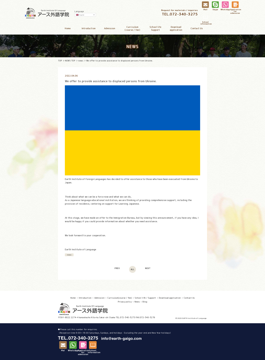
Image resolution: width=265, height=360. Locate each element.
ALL (132, 269)
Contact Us (197, 28)
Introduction (89, 28)
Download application (170, 298)
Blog (145, 302)
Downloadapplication (176, 28)
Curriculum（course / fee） (132, 28)
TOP (60, 60)
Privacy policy (125, 302)
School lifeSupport (155, 28)
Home (68, 28)
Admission (109, 28)
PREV (117, 268)
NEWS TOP (70, 60)
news (80, 60)
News (137, 302)
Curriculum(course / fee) (119, 298)
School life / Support (145, 298)
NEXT (147, 268)
